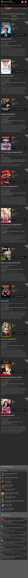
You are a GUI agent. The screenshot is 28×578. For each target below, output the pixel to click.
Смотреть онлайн (19, 34)
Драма (15, 45)
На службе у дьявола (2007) (9, 186)
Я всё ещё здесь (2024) (8, 558)
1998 (8, 304)
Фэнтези (21, 82)
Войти (22, 2)
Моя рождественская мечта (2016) (11, 377)
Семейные (22, 161)
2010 (8, 157)
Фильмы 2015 (6, 269)
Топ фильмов (8, 8)
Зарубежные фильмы (14, 231)
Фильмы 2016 (6, 383)
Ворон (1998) (5, 301)
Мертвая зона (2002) (7, 76)
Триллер (7, 161)
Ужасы (15, 120)
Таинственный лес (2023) (9, 523)
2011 (8, 42)
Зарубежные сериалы (8, 45)
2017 (8, 228)
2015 (8, 266)
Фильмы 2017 (6, 231)
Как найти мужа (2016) (8, 415)
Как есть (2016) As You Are (9, 530)
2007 (8, 117)
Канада (6, 44)
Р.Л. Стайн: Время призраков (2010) (12, 152)
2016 (8, 381)
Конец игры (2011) (6, 39)
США (9, 81)
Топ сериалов (15, 8)
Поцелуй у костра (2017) (8, 339)
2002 (8, 79)
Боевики (3, 161)
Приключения (16, 161)
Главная (2, 8)
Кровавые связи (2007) (8, 114)
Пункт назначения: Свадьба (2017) (11, 224)
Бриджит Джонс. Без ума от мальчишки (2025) (13, 544)
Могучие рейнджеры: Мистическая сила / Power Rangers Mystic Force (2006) (15, 537)
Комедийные (3, 194)
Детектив (4, 83)
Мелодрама (3, 121)
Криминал (20, 45)
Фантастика (16, 82)
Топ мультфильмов (23, 8)
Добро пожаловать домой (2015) (11, 263)
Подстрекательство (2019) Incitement (12, 551)
